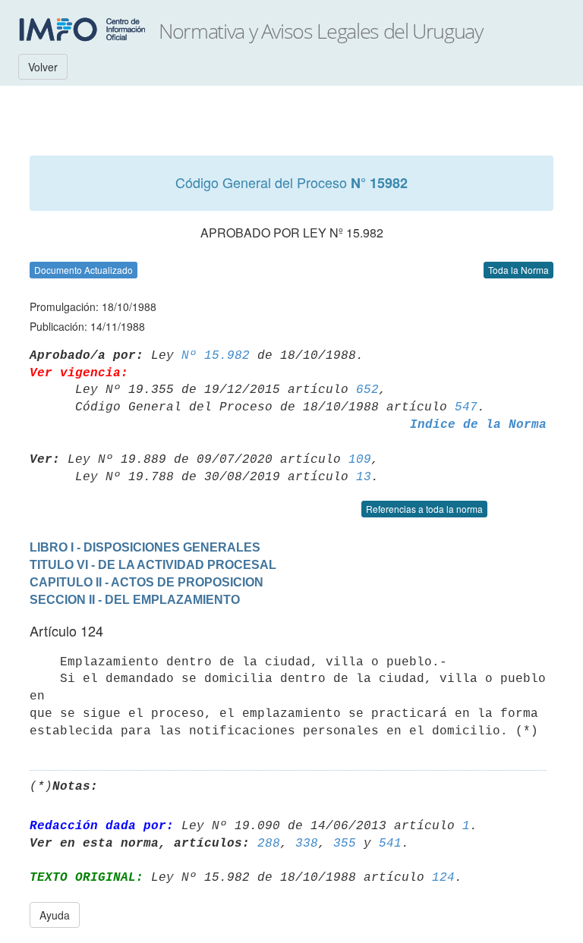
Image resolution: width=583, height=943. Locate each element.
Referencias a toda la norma (424, 508)
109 (359, 460)
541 (390, 843)
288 (268, 843)
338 (306, 843)
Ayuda (54, 915)
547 (466, 407)
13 (363, 477)
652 (367, 390)
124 (443, 878)
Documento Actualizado (83, 269)
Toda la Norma (518, 269)
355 (344, 843)
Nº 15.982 (215, 356)
